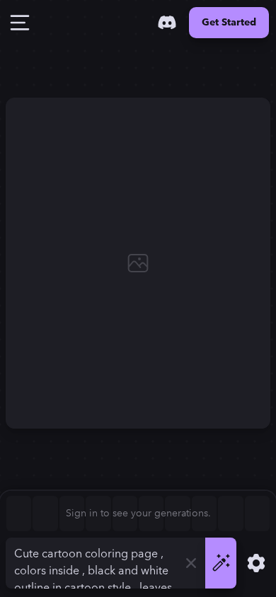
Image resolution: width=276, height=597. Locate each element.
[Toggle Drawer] (20, 22)
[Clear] (191, 563)
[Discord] (167, 23)
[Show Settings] (256, 563)
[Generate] (220, 563)
